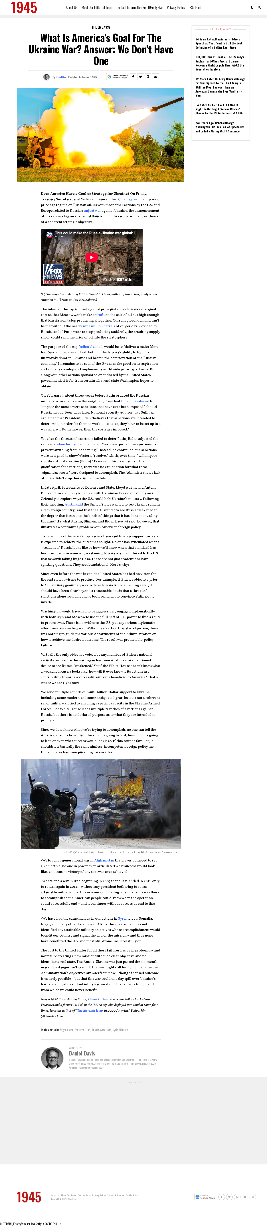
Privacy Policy (176, 7)
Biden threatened (135, 401)
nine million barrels (99, 326)
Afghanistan (104, 860)
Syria (122, 918)
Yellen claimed (91, 346)
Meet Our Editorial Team (97, 7)
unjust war (92, 210)
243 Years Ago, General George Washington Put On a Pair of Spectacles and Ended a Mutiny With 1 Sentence (219, 127)
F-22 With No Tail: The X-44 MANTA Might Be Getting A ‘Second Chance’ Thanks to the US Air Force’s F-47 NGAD (219, 109)
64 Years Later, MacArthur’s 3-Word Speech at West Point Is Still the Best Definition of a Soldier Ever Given (218, 43)
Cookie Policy (132, 1195)
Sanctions (105, 1029)
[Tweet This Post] (140, 76)
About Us (71, 7)
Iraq (88, 1029)
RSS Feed (195, 7)
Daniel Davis (61, 77)
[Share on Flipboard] (148, 76)
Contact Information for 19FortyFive (140, 7)
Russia (95, 1029)
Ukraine (123, 1029)
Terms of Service (115, 1195)
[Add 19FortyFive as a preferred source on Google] (117, 77)
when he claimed (70, 444)
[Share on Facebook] (133, 76)
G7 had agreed (128, 199)
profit (100, 315)
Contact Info (84, 1195)
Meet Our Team (68, 1195)
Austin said (74, 504)
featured (79, 1029)
